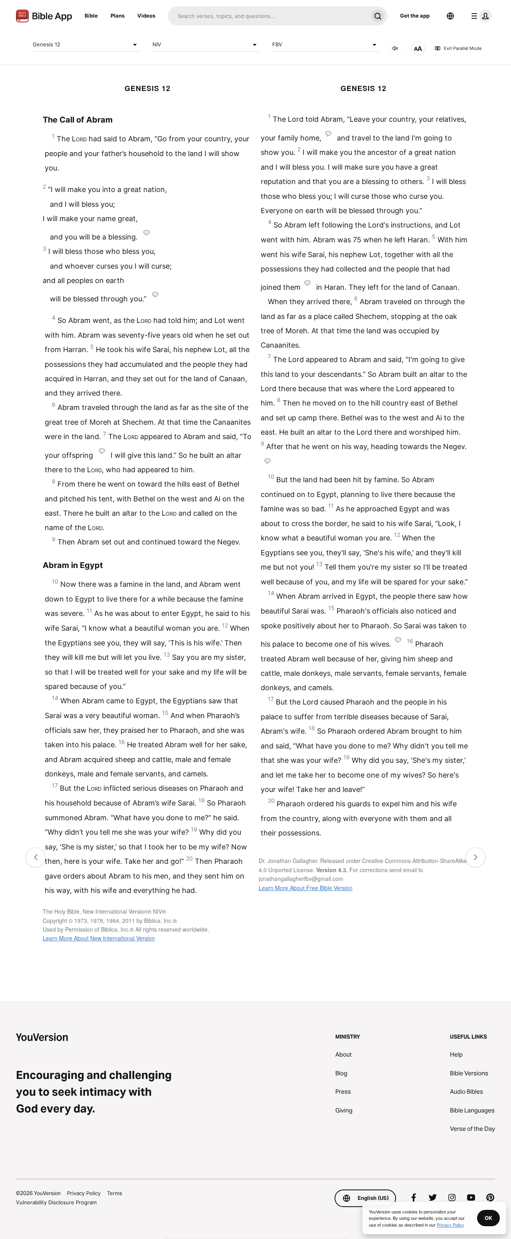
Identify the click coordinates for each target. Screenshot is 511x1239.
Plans (118, 15)
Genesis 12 (46, 44)
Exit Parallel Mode (462, 48)
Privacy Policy (84, 1193)
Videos (146, 15)
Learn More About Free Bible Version (306, 888)
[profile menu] (480, 16)
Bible (91, 15)
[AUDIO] (395, 48)
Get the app (415, 15)
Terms (114, 1193)
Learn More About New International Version (99, 938)
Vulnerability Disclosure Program (56, 1202)
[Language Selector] (450, 16)
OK (488, 1218)
